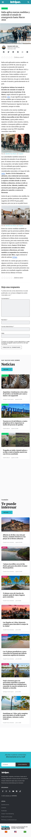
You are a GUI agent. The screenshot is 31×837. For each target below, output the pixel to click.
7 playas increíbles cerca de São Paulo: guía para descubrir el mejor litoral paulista (15, 566)
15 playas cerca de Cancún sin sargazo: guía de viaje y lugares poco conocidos (14, 595)
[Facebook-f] (2, 791)
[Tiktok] (20, 791)
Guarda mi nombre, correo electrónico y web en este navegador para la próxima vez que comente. (15, 343)
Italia (3, 173)
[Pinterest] (16, 791)
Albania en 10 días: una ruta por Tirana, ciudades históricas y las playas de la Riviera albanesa (14, 536)
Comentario (5, 298)
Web (2, 333)
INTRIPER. (14, 795)
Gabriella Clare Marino (25, 42)
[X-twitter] (9, 791)
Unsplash (20, 153)
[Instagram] (6, 791)
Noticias (4, 8)
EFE (8, 97)
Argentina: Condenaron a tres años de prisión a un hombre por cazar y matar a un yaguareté (15, 394)
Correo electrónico (7, 326)
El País (14, 257)
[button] (2, 2)
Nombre (4, 319)
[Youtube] (13, 791)
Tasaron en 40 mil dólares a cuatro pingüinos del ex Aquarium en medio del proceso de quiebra (15, 423)
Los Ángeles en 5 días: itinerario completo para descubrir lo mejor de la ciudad (15, 624)
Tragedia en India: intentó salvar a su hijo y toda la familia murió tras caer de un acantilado (15, 452)
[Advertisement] (15, 478)
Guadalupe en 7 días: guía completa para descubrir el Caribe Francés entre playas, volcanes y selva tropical (15, 716)
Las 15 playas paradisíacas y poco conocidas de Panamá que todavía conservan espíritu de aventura (15, 653)
